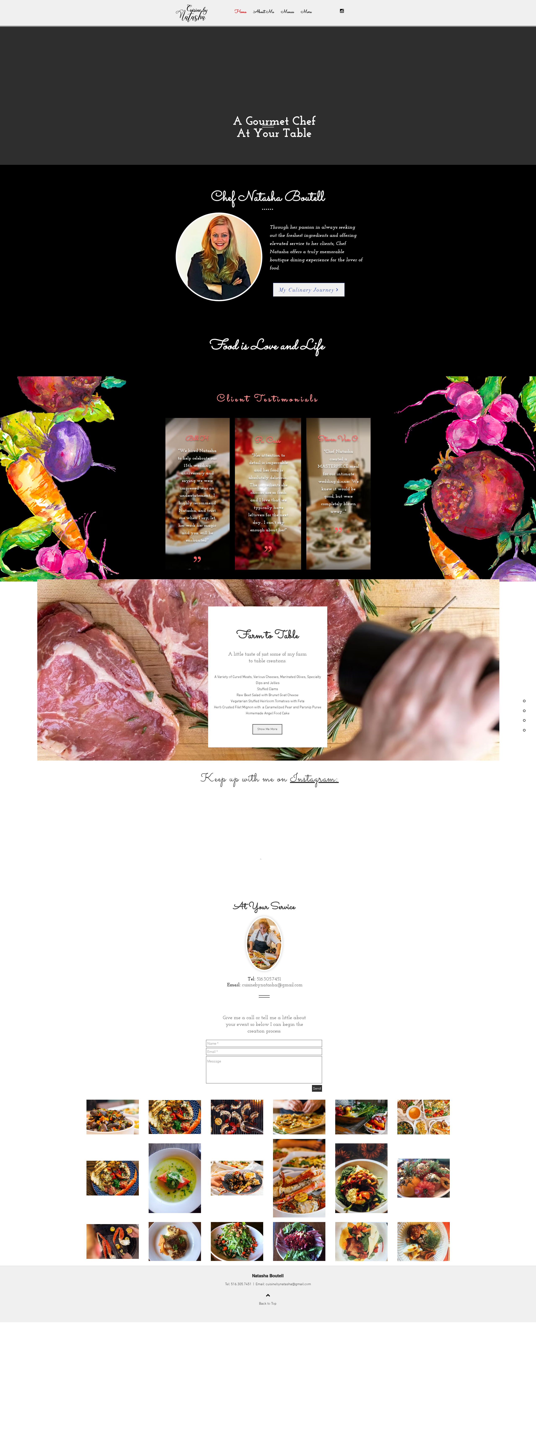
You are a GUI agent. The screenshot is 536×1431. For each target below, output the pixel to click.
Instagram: (314, 779)
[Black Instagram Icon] (342, 11)
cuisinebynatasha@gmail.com (272, 1089)
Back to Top (267, 1408)
